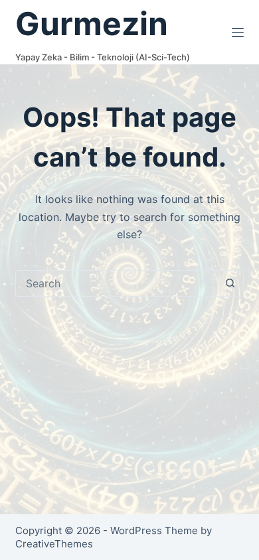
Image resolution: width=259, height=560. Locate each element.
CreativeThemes (54, 543)
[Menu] (238, 32)
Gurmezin (91, 23)
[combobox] (116, 283)
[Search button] (230, 283)
